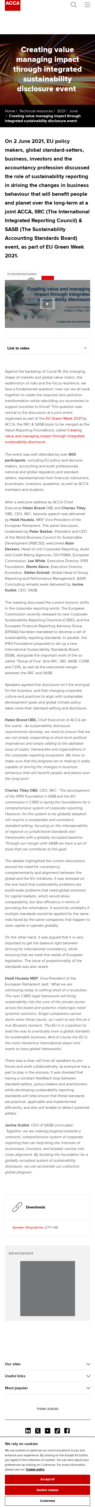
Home (10, 111)
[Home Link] (47, 1408)
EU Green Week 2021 (64, 418)
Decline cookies (48, 1490)
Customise (47, 1501)
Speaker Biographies (28, 1227)
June (73, 111)
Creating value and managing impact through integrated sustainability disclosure (45, 436)
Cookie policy (35, 1470)
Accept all (47, 1479)
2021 (61, 111)
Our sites (13, 1364)
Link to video (18, 348)
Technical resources (36, 111)
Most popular (16, 1388)
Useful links (15, 1376)
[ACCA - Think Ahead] (12, 9)
